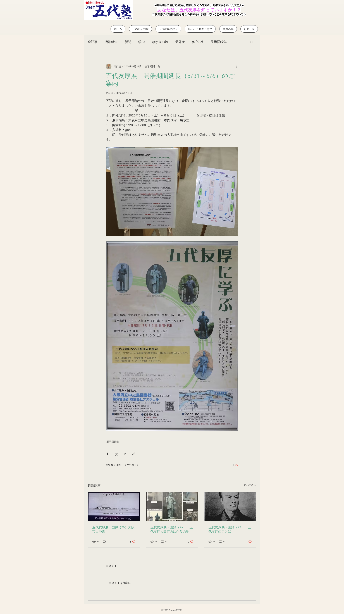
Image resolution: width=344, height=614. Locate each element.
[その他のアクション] (236, 66)
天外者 (180, 42)
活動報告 (111, 42)
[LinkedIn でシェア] (125, 454)
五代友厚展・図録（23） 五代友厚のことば (230, 530)
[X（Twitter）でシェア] (116, 454)
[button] (251, 41)
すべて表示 (250, 485)
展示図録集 (219, 42)
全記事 (92, 42)
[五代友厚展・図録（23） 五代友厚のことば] (230, 506)
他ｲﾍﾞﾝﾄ (197, 42)
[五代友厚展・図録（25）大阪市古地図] (114, 506)
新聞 (128, 42)
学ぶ (141, 42)
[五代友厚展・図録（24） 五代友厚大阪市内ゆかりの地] (172, 506)
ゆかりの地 (160, 42)
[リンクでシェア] (133, 454)
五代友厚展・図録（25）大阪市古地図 (113, 530)
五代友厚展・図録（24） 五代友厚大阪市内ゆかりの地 (171, 530)
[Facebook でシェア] (107, 454)
